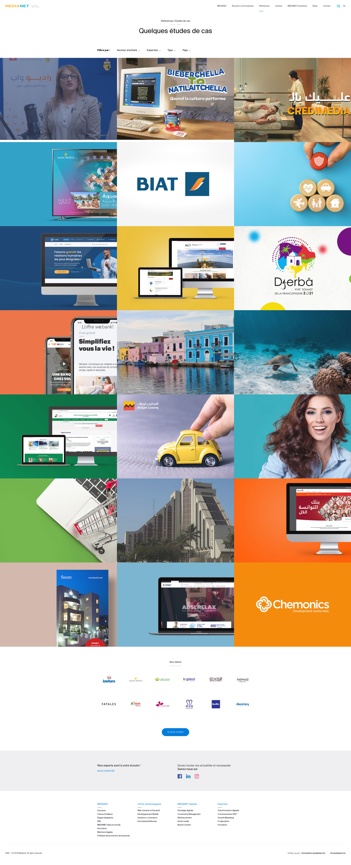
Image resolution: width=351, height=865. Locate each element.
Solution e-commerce (147, 818)
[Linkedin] (188, 776)
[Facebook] (180, 776)
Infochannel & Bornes (147, 821)
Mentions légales (105, 832)
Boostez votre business (243, 6)
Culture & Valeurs (105, 814)
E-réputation (223, 821)
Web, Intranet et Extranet (149, 810)
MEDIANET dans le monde (108, 825)
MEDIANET (222, 6)
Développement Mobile (148, 814)
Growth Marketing (226, 818)
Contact (327, 6)
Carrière (278, 6)
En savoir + (19, 130)
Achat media (183, 821)
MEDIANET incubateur (297, 6)
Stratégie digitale (185, 810)
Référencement (185, 818)
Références (264, 6)
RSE (99, 821)
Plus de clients (175, 732)
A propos (101, 810)
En (344, 6)
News (315, 6)
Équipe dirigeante (105, 818)
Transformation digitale (228, 810)
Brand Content (184, 825)
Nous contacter (105, 771)
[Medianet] (22, 5)
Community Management (189, 814)
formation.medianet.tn (313, 853)
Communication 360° (227, 814)
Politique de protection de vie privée (113, 836)
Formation (222, 825)
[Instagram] (197, 776)
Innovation (102, 828)
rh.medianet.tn (338, 853)
